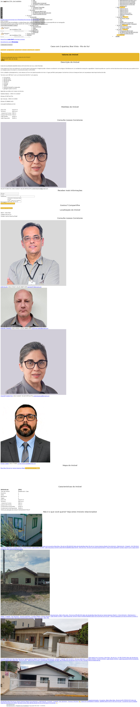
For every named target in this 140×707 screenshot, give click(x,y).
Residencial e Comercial (126, 22)
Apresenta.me (10, 704)
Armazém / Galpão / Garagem (128, 24)
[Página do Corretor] (33, 187)
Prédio (121, 21)
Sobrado (122, 15)
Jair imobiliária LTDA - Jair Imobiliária (11, 1)
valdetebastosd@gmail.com (40, 188)
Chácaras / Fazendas (125, 26)
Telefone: (3, 196)
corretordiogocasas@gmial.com (26, 463)
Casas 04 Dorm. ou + (125, 13)
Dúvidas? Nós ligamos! (6, 208)
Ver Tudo (122, 7)
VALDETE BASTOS (6, 188)
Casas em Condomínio (126, 14)
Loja (121, 20)
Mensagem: (4, 202)
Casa (118, 7)
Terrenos (119, 25)
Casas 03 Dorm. (124, 11)
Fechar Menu (121, 35)
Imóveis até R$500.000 (126, 31)
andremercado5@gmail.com (40, 328)
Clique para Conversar (6, 44)
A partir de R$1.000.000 (126, 33)
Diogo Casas (5, 463)
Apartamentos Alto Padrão (127, 1)
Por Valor (119, 29)
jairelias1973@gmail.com (34, 287)
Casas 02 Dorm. (124, 10)
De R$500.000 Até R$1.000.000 (129, 32)
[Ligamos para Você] (1, 18)
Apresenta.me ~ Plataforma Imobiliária (17, 705)
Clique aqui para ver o (32, 468)
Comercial (120, 17)
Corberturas (123, 6)
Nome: (2, 193)
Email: (2, 195)
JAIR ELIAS (4, 287)
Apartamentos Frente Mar (127, 4)
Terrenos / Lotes (124, 28)
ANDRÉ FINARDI (6, 328)
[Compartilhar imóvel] (1, 52)
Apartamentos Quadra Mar (127, 3)
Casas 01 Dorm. (124, 8)
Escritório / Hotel (124, 18)
